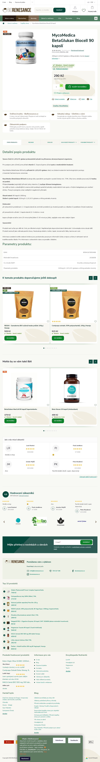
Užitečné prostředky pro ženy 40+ (44, 698)
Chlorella (5, 702)
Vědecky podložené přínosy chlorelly (45, 701)
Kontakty (39, 668)
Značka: (60, 106)
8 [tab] (56, 348)
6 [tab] (52, 348)
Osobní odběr (40, 674)
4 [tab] (49, 348)
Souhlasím (74, 740)
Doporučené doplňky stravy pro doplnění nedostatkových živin (46, 711)
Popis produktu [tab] (12, 142)
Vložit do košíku (79, 87)
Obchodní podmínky (42, 671)
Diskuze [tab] (49, 142)
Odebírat (86, 542)
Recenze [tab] (31, 142)
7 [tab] (54, 348)
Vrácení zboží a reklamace (44, 682)
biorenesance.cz (80, 571)
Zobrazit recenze (24, 496)
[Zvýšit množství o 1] (61, 85)
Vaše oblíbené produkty (43, 680)
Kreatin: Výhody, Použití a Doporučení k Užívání (46, 707)
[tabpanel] (26, 314)
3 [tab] (47, 348)
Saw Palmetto (7, 708)
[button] (95, 521)
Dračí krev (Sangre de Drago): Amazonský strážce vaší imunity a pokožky (15, 699)
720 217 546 (56, 571)
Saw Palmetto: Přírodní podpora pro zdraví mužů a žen (47, 728)
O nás (4, 2)
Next (95, 278)
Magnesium (69, 665)
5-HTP (68, 660)
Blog (10, 2)
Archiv (68, 671)
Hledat (59, 10)
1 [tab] (43, 348)
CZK (92, 2)
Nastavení (25, 759)
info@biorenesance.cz (36, 571)
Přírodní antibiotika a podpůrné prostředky (47, 703)
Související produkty (68, 142)
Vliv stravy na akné (40, 719)
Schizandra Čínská (8, 710)
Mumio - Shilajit (7, 705)
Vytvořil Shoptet (92, 758)
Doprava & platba (20, 2)
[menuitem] (9, 18)
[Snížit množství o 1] (61, 88)
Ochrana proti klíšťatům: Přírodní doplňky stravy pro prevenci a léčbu (46, 716)
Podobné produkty (87, 142)
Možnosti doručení (62, 69)
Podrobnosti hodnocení (77, 50)
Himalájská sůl (70, 663)
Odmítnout (59, 740)
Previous (91, 278)
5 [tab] (50, 348)
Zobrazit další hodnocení (88, 477)
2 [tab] (45, 348)
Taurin (68, 668)
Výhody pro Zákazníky (43, 677)
